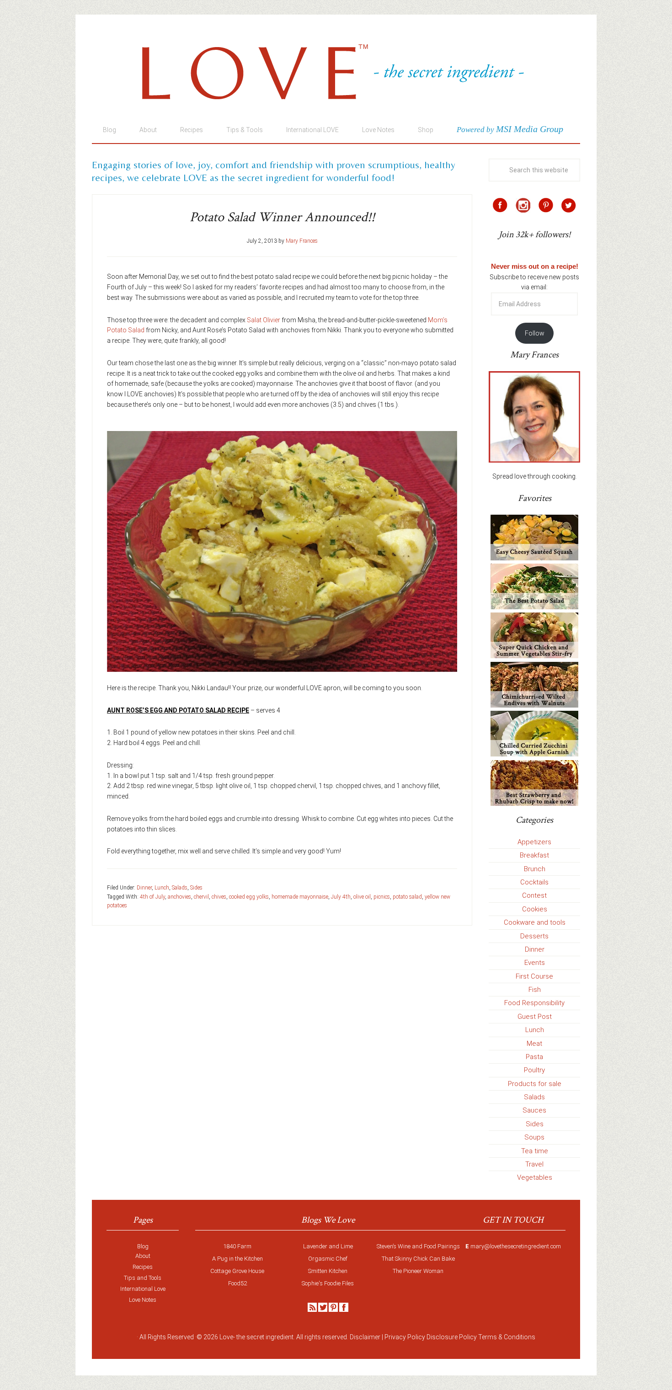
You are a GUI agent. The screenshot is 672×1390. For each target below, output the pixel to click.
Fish (534, 989)
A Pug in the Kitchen (237, 1258)
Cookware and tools (534, 922)
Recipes (143, 1266)
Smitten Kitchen (327, 1271)
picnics (381, 897)
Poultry (534, 1070)
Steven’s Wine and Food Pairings (418, 1246)
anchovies (179, 897)
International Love (142, 1288)
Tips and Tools (142, 1277)
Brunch (534, 869)
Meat (534, 1043)
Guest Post (534, 1016)
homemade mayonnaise (300, 897)
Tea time (534, 1151)
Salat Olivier (263, 320)
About (142, 1255)
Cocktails (534, 882)
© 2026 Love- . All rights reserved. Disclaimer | (290, 1337)
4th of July (152, 897)
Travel (534, 1164)
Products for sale (534, 1084)
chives (219, 897)
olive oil (362, 897)
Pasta (534, 1057)
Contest (534, 895)
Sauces (534, 1110)
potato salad (407, 897)
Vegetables (534, 1177)
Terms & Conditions (506, 1337)
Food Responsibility (534, 1003)
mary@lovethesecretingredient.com (515, 1246)
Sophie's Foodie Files (328, 1283)
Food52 (237, 1283)
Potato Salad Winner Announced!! (282, 217)
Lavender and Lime (328, 1246)
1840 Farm (237, 1246)
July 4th (341, 897)
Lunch (162, 887)
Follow (534, 333)
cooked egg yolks (249, 897)
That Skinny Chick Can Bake (418, 1258)
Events (534, 963)
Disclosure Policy (452, 1337)
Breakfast (534, 855)
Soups (534, 1137)
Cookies (534, 909)
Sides (196, 887)
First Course (534, 976)
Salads (179, 887)
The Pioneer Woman (418, 1271)
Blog (143, 1246)
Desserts (534, 936)
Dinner (144, 887)
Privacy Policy (404, 1337)
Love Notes (142, 1299)
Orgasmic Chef (327, 1258)
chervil (201, 897)
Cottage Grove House (237, 1271)
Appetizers (534, 842)
